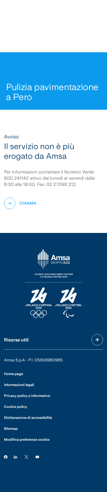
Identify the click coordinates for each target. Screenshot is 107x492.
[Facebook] (5, 456)
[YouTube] (37, 456)
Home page (13, 374)
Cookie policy (15, 407)
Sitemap (11, 429)
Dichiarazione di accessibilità (28, 418)
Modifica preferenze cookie (27, 439)
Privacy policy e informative (27, 396)
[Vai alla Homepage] (53, 284)
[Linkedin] (15, 456)
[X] (26, 456)
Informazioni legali (19, 385)
